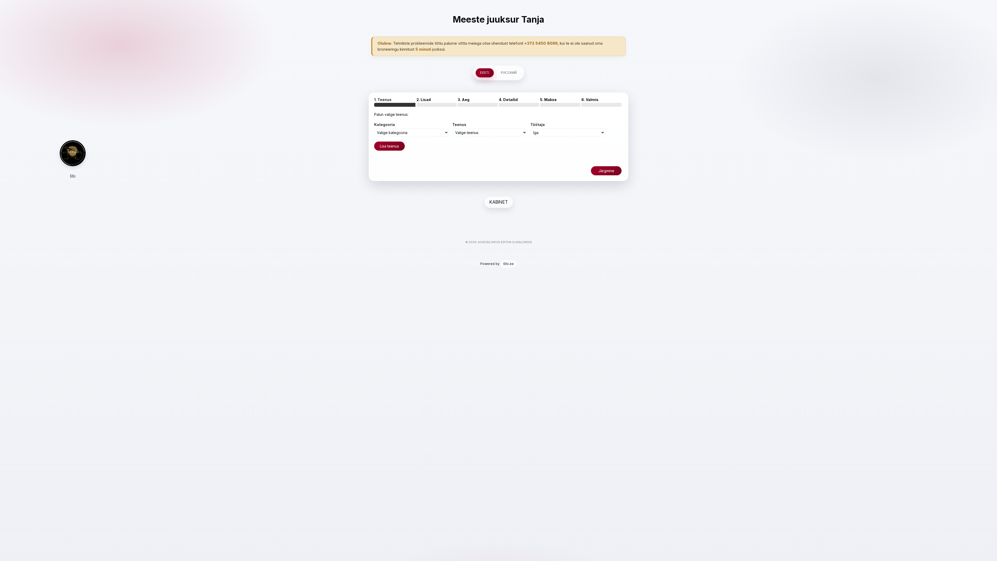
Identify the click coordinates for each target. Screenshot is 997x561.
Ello (73, 175)
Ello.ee (508, 264)
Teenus (459, 124)
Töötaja (537, 124)
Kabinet (498, 202)
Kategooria (384, 124)
